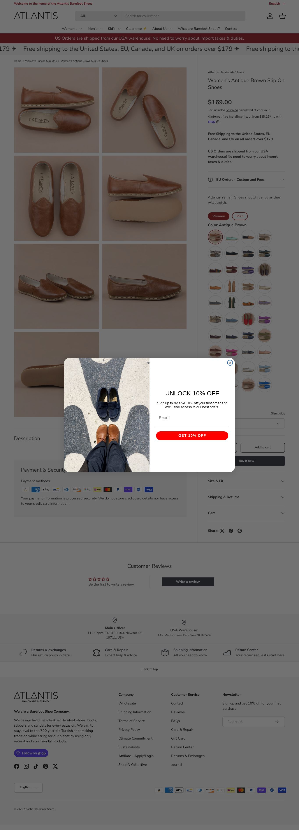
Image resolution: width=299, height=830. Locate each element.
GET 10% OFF (192, 435)
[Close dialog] (230, 362)
